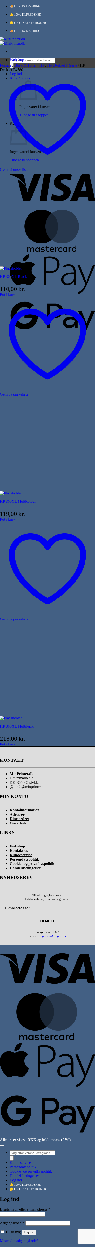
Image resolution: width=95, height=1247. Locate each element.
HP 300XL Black (13, 276)
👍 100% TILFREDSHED (25, 14)
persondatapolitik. (54, 936)
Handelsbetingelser (24, 1176)
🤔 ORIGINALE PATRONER (28, 22)
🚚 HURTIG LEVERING (25, 6)
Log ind (29, 1232)
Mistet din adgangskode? (19, 1241)
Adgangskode (12, 1223)
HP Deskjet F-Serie (62, 65)
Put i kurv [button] (7, 294)
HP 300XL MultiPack (17, 726)
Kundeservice (20, 1163)
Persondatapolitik (23, 1167)
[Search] (12, 1158)
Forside (5, 65)
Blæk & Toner (25, 65)
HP (41, 65)
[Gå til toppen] (2, 1145)
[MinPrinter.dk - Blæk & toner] (12, 41)
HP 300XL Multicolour (18, 501)
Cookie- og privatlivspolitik (31, 1171)
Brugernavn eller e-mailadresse (25, 1209)
